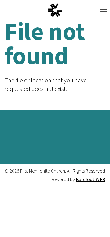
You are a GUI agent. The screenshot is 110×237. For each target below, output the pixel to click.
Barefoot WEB (90, 179)
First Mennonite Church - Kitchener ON (55, 10)
